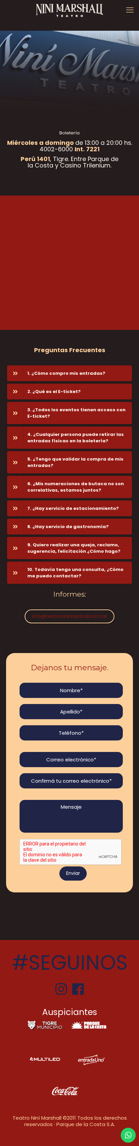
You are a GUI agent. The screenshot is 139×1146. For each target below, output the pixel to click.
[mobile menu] (130, 10)
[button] (69, 373)
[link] (45, 1025)
